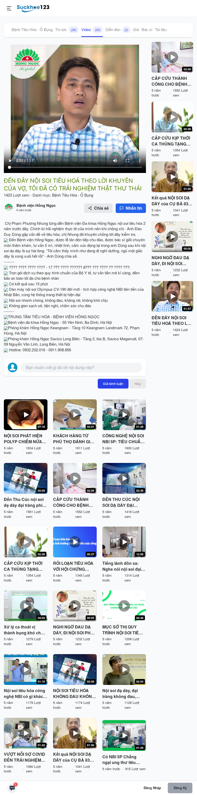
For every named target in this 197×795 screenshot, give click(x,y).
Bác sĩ (147, 29)
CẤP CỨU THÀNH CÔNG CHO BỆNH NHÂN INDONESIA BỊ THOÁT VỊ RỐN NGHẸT (74, 502)
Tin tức (65, 29)
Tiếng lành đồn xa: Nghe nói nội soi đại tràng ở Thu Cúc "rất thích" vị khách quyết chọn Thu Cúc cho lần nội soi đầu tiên (123, 566)
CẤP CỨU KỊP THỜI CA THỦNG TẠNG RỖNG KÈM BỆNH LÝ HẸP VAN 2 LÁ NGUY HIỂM (24, 566)
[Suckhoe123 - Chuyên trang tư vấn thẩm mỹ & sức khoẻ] (33, 8)
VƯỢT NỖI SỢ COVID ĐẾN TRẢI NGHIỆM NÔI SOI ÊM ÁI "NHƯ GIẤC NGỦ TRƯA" (24, 757)
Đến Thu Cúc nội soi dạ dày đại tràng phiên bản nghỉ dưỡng (25, 502)
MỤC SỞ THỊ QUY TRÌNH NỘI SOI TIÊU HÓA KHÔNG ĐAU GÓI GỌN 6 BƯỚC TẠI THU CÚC (123, 630)
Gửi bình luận (113, 384)
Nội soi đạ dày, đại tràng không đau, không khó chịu (120, 694)
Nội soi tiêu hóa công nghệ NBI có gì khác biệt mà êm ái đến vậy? (24, 694)
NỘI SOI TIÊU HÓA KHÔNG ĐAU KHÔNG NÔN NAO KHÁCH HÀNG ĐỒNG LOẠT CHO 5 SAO (74, 694)
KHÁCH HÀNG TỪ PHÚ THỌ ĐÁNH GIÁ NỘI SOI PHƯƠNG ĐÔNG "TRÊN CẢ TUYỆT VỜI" (73, 439)
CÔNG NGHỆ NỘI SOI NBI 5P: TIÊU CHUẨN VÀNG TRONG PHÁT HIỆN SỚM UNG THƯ (123, 439)
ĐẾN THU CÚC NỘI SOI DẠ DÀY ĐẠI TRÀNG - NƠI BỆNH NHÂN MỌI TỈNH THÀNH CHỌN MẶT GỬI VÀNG (121, 502)
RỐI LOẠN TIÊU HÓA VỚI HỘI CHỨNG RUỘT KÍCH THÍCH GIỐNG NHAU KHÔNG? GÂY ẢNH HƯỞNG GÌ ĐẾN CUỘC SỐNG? (73, 566)
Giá (136, 29)
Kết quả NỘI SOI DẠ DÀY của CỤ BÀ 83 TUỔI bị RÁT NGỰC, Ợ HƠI (74, 757)
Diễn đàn (116, 29)
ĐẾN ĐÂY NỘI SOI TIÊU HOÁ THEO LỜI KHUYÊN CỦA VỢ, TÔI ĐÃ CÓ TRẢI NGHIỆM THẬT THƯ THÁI (172, 321)
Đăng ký (180, 787)
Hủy (138, 384)
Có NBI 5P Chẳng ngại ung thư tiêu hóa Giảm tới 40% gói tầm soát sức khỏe (122, 760)
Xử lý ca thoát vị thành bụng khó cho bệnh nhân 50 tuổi (23, 630)
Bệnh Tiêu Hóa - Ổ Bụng (32, 29)
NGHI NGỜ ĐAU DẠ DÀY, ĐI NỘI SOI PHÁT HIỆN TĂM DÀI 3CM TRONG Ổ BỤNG (74, 630)
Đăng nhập (152, 787)
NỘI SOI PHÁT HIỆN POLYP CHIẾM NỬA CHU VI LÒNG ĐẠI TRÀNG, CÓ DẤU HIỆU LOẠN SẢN (23, 439)
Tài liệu (160, 29)
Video (91, 29)
